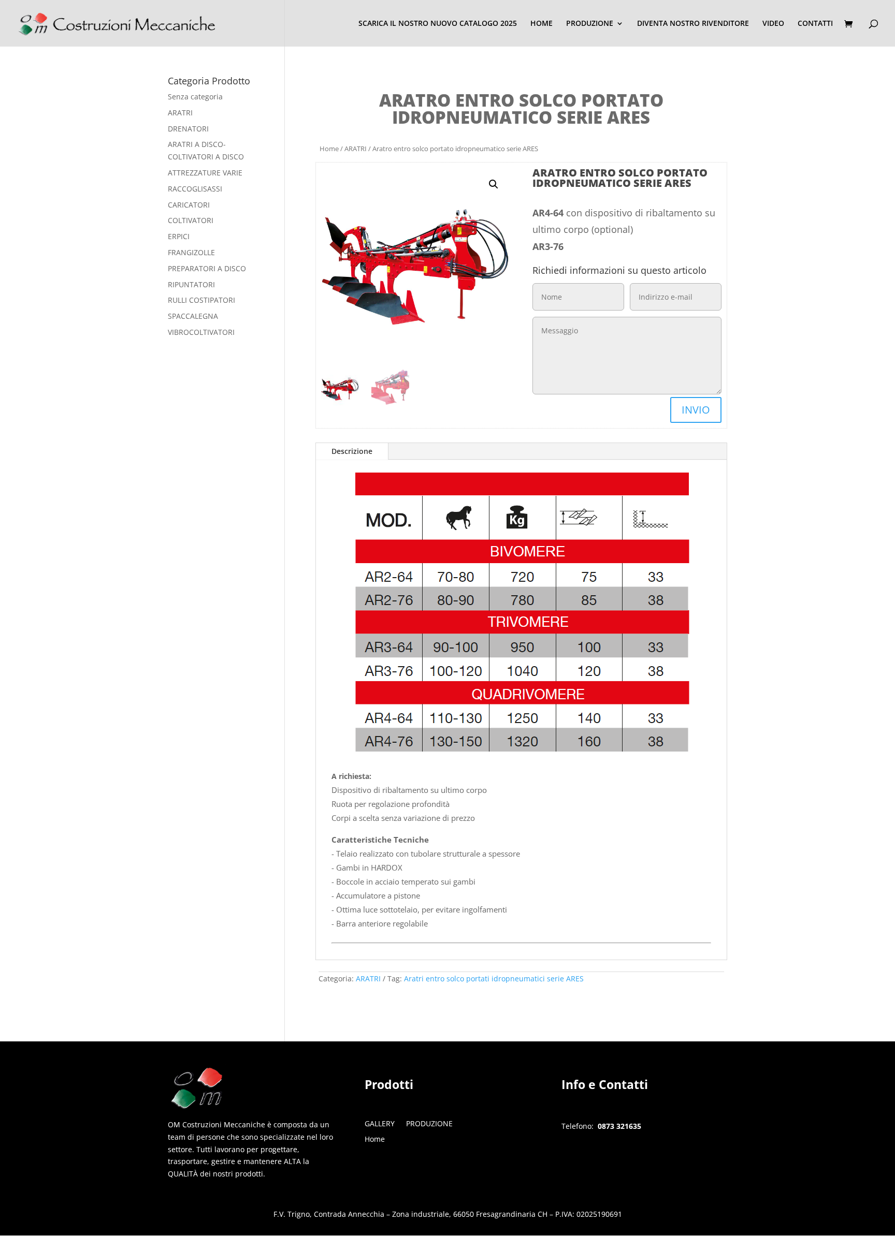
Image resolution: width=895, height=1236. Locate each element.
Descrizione (351, 451)
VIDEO (773, 24)
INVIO (696, 410)
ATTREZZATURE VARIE (205, 173)
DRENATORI (188, 129)
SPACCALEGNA (193, 316)
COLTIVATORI (190, 220)
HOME (541, 24)
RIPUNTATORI (191, 284)
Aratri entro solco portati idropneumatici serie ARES (494, 978)
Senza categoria (195, 96)
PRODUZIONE (589, 24)
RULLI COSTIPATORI (201, 300)
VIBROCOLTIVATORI (201, 332)
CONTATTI (815, 24)
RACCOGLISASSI (195, 189)
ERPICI (179, 236)
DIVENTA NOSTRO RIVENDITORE (693, 24)
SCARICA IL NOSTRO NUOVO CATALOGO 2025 (437, 24)
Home (329, 148)
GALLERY (380, 1124)
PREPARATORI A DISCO (207, 268)
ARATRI (355, 148)
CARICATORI (189, 205)
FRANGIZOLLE (191, 252)
